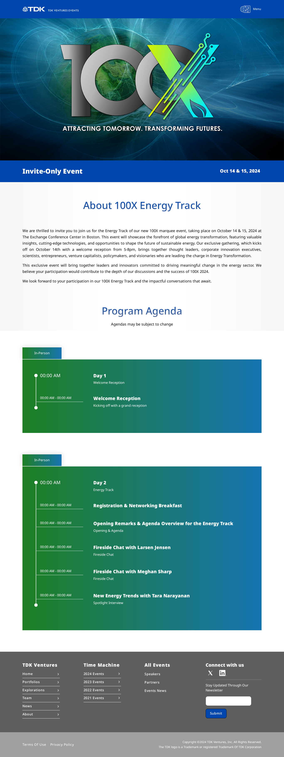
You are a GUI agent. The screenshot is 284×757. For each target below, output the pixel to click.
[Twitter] (210, 672)
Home (27, 674)
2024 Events (94, 673)
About (27, 714)
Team (27, 698)
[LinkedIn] (223, 672)
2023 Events (94, 681)
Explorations (33, 690)
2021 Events (94, 698)
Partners (152, 682)
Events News (155, 690)
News (27, 706)
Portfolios (31, 682)
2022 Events (94, 689)
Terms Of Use (34, 744)
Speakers (152, 674)
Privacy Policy (62, 744)
